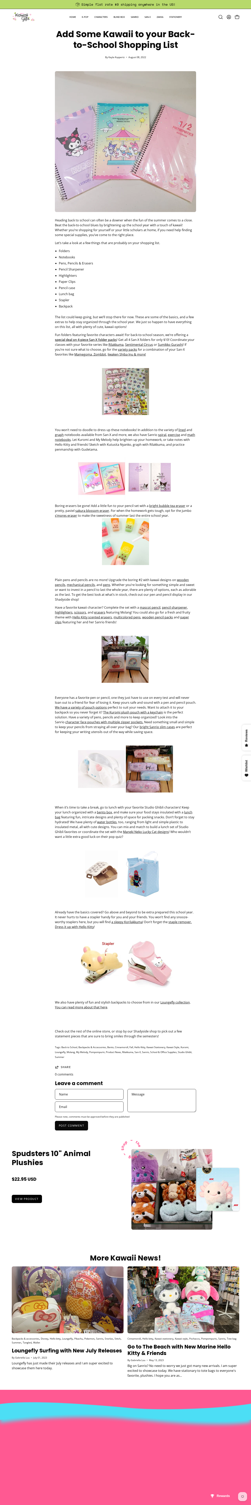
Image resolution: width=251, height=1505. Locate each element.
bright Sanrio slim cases (157, 727)
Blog (121, 1445)
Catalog (76, 1438)
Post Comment (71, 1125)
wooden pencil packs (157, 617)
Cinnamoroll (121, 1047)
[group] (125, 4)
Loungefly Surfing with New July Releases (67, 1350)
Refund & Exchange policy (90, 1432)
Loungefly (167, 1002)
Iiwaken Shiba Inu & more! (127, 354)
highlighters (64, 612)
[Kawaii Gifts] (23, 17)
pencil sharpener (174, 607)
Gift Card (124, 1438)
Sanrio (145, 1052)
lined (182, 430)
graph (59, 435)
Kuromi (184, 1047)
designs (163, 832)
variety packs (127, 349)
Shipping (124, 1432)
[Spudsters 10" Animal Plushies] (171, 1189)
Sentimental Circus (139, 344)
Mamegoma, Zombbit (90, 354)
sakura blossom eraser (92, 511)
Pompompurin (97, 1052)
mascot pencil (150, 607)
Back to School (69, 1047)
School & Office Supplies (163, 1052)
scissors (80, 612)
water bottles (107, 822)
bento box (104, 812)
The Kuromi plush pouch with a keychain (133, 712)
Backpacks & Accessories (92, 1047)
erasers (99, 612)
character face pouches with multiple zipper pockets (104, 722)
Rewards (77, 1425)
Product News (113, 1052)
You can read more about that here (81, 1007)
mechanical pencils (81, 585)
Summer (59, 1057)
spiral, (162, 435)
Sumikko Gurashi (170, 344)
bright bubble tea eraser (167, 506)
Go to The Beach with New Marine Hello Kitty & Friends (179, 1350)
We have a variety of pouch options (81, 707)
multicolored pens (127, 617)
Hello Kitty (86, 927)
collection (182, 1002)
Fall (131, 1047)
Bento (110, 1047)
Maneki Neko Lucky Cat (140, 832)
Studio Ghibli (185, 1052)
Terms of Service (83, 1445)
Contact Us (126, 1425)
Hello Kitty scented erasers (92, 617)
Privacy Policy (81, 1451)
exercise (174, 435)
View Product (26, 1199)
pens (106, 585)
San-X (138, 1052)
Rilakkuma (116, 344)
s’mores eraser (66, 515)
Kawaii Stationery (155, 1047)
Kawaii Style (172, 1047)
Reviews (123, 1451)
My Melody (82, 1052)
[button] (85, 17)
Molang (71, 1052)
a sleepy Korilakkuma (127, 922)
